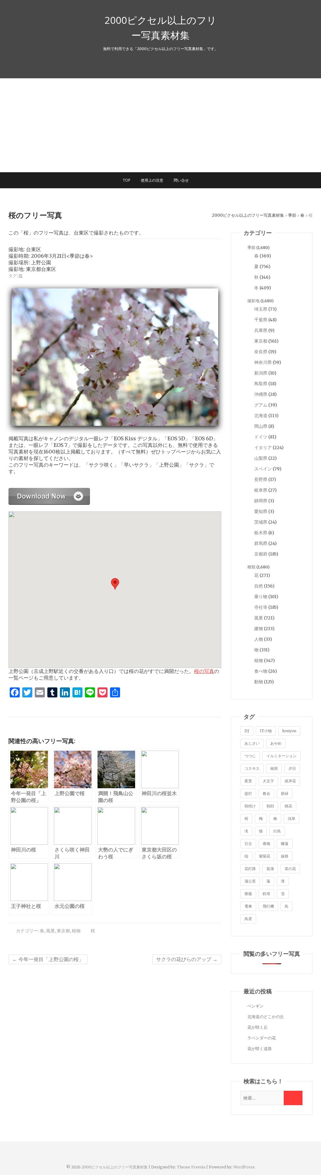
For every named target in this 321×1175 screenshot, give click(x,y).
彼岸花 (290, 781)
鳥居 (248, 918)
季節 (251, 247)
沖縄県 (260, 394)
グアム (260, 405)
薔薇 (248, 893)
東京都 (63, 931)
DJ (247, 730)
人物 (258, 639)
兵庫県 (260, 330)
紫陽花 (264, 856)
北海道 (260, 415)
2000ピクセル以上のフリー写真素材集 (160, 27)
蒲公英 (250, 881)
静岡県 (260, 501)
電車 (248, 906)
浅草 (291, 818)
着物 (266, 843)
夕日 (292, 768)
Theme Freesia (191, 1167)
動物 (258, 682)
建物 (258, 628)
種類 (251, 567)
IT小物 (266, 730)
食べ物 (260, 671)
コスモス (252, 768)
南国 (274, 768)
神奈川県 (263, 362)
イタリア (263, 447)
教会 (266, 793)
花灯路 (250, 868)
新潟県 (260, 373)
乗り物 (260, 596)
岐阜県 (260, 490)
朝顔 (270, 806)
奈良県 (260, 352)
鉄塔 (266, 893)
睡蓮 (284, 843)
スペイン (263, 469)
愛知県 (260, 511)
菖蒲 (270, 868)
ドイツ (260, 437)
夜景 (248, 781)
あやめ (276, 743)
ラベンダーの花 (261, 1038)
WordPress (244, 1167)
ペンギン (255, 1006)
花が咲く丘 (257, 1027)
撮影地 (253, 300)
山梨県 (260, 458)
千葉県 (260, 320)
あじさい (252, 743)
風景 (50, 931)
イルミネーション (281, 755)
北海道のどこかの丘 (265, 1016)
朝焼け (250, 806)
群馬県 (260, 543)
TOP (126, 180)
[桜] (49, 491)
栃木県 (260, 533)
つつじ (250, 755)
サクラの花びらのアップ (187, 959)
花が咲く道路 (259, 1048)
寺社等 (260, 607)
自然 (258, 586)
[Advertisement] (160, 125)
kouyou (289, 730)
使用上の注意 (152, 180)
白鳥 (277, 831)
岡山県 (260, 426)
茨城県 (260, 522)
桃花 (288, 806)
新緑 (284, 793)
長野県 (260, 479)
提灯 (248, 793)
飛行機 (268, 906)
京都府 (260, 554)
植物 (76, 931)
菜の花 (290, 868)
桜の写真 (204, 671)
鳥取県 (260, 383)
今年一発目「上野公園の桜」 (48, 959)
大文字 (268, 781)
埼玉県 (260, 309)
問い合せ (181, 180)
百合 (248, 843)
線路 (284, 856)
